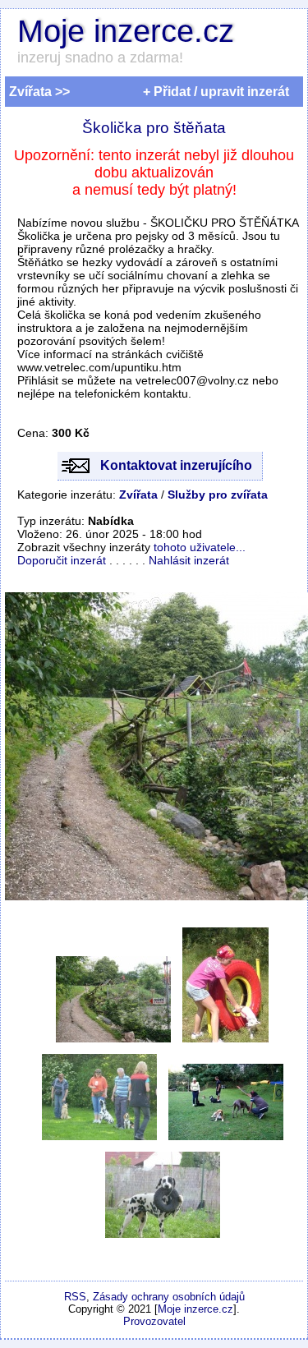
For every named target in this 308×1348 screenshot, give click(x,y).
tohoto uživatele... (200, 547)
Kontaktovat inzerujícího (176, 465)
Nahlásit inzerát (189, 560)
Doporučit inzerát (61, 560)
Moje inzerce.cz (125, 30)
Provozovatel (154, 1321)
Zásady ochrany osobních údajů (169, 1296)
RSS (75, 1296)
